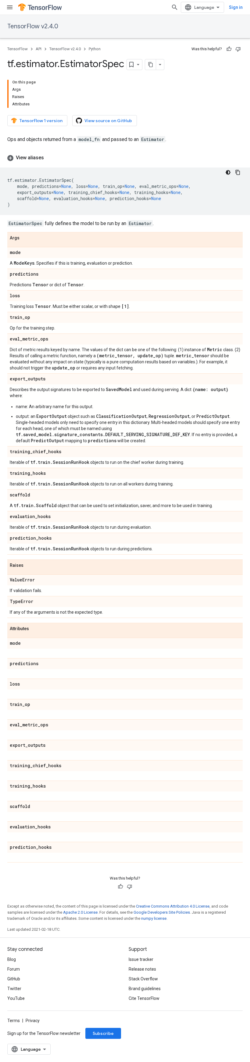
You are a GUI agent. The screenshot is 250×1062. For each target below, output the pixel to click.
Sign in (236, 7)
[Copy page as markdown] (150, 64)
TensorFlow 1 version (41, 120)
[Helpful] (229, 49)
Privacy (33, 1020)
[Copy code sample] (238, 172)
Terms (13, 1020)
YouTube (16, 998)
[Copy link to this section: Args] (26, 238)
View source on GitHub (108, 120)
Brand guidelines (145, 988)
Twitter (14, 988)
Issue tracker (141, 959)
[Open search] (174, 7)
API (38, 49)
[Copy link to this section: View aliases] (50, 157)
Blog (11, 959)
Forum (13, 969)
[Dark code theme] (228, 172)
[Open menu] (10, 7)
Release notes (142, 969)
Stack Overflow (143, 978)
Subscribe (103, 1033)
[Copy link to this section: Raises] (29, 565)
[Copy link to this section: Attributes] (35, 629)
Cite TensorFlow (144, 998)
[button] (125, 157)
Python (95, 49)
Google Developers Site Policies (162, 912)
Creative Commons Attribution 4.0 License (172, 906)
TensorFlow (17, 49)
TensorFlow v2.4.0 (32, 26)
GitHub (13, 978)
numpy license (153, 918)
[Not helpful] (238, 49)
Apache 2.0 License (80, 912)
